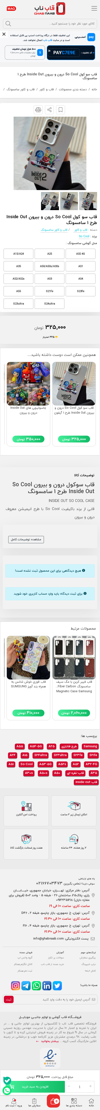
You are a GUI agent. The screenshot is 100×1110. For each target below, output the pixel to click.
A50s (43, 773)
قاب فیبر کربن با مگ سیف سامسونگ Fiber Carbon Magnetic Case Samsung (74, 687)
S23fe (78, 755)
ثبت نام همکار (24, 971)
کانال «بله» (90, 971)
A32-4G (91, 764)
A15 (24, 755)
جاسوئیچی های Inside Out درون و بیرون (28, 410)
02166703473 (49, 883)
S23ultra (60, 755)
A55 (20, 746)
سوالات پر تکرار (56, 957)
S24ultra (40, 755)
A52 (76, 764)
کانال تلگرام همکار (23, 964)
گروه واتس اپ (24, 957)
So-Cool (26, 764)
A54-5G (36, 746)
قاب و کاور (47, 89)
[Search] (8, 23)
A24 (13, 755)
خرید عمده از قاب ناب (52, 964)
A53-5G (45, 764)
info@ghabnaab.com (48, 938)
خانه (94, 89)
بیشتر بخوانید (49, 1041)
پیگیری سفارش (88, 957)
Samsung (90, 746)
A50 (57, 773)
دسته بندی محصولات (73, 89)
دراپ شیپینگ (89, 964)
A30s (29, 773)
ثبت (8, 999)
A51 (11, 764)
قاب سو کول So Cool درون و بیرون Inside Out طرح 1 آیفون (74, 410)
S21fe (93, 755)
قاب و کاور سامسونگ (20, 89)
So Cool (84, 236)
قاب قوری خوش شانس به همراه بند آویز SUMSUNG (28, 684)
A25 (52, 746)
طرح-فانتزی (69, 746)
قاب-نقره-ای (75, 773)
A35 (94, 773)
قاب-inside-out (86, 782)
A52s (62, 764)
